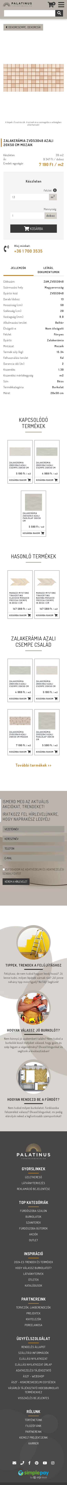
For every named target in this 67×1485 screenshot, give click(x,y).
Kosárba (36, 228)
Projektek (33, 1313)
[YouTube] (45, 1463)
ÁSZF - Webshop (33, 1376)
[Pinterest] (37, 1463)
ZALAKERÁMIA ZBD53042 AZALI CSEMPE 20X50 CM (19, 465)
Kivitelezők (33, 1319)
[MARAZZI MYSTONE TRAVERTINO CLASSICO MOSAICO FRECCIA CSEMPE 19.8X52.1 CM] (20, 581)
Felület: (48, 190)
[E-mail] (15, 1463)
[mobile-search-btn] (59, 13)
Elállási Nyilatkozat (33, 1358)
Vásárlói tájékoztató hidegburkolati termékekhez (33, 1390)
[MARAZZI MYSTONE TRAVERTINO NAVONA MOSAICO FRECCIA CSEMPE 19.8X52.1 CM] (47, 581)
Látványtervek (33, 1274)
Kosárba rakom (18, 480)
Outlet (33, 1240)
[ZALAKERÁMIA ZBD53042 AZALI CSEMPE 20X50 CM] (20, 451)
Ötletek (33, 1279)
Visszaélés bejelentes (33, 1398)
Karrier (34, 1443)
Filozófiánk (33, 1426)
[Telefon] (22, 1463)
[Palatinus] (61, 5)
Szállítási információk (33, 1353)
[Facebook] (29, 1463)
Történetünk (33, 1420)
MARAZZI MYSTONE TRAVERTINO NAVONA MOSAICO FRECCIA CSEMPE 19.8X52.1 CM (46, 598)
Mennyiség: (50, 209)
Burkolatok (33, 1216)
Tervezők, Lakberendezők (33, 1307)
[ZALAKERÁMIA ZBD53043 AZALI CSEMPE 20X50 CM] (47, 451)
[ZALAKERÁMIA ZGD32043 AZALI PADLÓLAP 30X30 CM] (33, 502)
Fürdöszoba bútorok (33, 1228)
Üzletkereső (33, 1177)
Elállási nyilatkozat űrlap (33, 1364)
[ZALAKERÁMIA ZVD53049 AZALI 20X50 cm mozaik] (20, 720)
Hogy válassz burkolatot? (33, 1268)
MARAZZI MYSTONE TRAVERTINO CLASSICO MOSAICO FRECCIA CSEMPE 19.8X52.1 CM (19, 598)
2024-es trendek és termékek (33, 1262)
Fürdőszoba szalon (33, 1211)
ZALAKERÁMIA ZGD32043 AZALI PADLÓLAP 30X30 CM (32, 517)
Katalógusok (33, 1285)
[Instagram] (53, 1463)
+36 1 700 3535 (28, 251)
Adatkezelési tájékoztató (33, 1370)
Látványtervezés (33, 1183)
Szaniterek (33, 1222)
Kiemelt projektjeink (33, 1437)
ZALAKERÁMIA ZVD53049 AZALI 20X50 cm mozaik (18, 734)
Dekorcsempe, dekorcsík (24, 27)
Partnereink (33, 1431)
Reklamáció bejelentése (33, 1189)
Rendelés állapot (33, 1347)
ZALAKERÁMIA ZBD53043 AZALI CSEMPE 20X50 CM (46, 465)
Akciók (33, 1234)
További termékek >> (33, 765)
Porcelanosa (33, 1325)
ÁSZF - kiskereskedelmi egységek (33, 1382)
